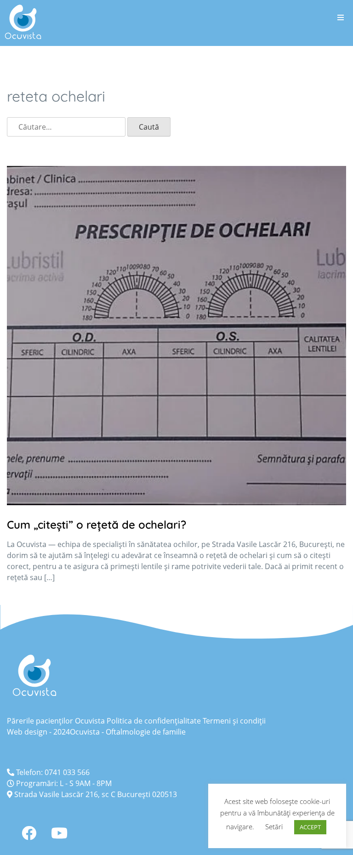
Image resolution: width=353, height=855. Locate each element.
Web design (27, 732)
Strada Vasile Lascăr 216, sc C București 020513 (94, 794)
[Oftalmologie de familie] (23, 22)
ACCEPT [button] (310, 827)
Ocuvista (85, 732)
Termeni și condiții (234, 721)
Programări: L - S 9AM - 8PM (63, 783)
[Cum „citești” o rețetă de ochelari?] (176, 502)
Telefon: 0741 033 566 (52, 772)
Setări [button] (274, 826)
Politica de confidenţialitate (154, 721)
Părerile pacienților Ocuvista (56, 721)
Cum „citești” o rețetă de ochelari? (98, 524)
